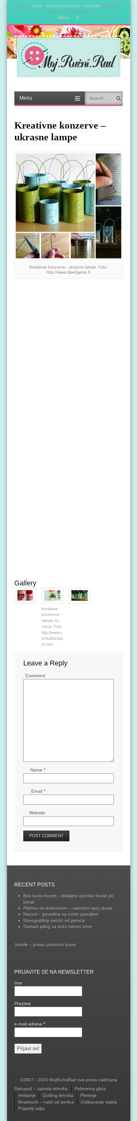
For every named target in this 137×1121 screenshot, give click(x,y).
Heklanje (27, 1095)
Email (38, 791)
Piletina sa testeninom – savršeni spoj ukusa (67, 908)
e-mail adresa (29, 1023)
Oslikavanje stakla (99, 1101)
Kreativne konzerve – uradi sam (73, 6)
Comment (35, 675)
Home (37, 6)
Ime (18, 982)
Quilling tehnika (57, 1095)
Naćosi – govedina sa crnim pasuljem (60, 914)
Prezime (22, 1003)
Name (37, 769)
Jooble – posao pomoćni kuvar (45, 944)
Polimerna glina (90, 1088)
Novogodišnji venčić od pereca (54, 920)
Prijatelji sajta (31, 1108)
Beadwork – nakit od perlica (46, 1101)
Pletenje (88, 1095)
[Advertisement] (68, 348)
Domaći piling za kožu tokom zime (57, 926)
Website (37, 812)
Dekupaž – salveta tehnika (41, 1088)
